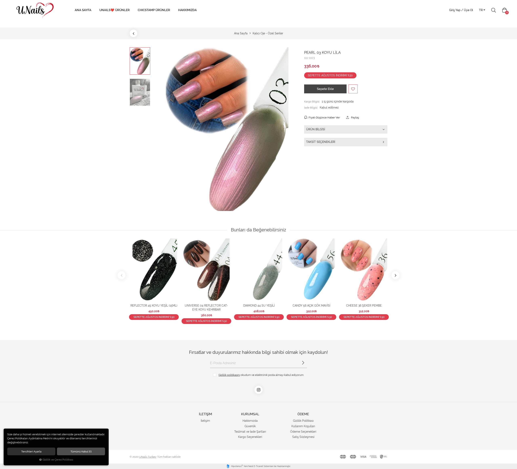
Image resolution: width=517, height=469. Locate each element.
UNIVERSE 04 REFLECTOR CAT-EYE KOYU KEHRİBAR (206, 307)
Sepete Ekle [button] (325, 89)
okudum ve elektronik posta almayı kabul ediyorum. (261, 374)
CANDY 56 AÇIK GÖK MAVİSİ (311, 305)
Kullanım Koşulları (303, 426)
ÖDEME (303, 414)
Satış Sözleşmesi (303, 436)
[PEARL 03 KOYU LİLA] (227, 129)
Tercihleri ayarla (31, 451)
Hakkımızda (187, 10)
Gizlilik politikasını (229, 374)
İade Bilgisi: (311, 107)
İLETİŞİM (205, 414)
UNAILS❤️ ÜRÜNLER (114, 10)
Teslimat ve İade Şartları (250, 431)
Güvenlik (250, 426)
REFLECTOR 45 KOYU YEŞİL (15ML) (153, 305)
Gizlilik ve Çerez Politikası (57, 459)
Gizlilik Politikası (303, 420)
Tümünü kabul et (81, 451)
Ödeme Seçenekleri (303, 431)
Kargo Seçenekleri (250, 436)
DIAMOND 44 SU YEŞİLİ (259, 305)
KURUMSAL (250, 414)
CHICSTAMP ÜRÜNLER (154, 10)
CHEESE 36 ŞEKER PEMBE (364, 305)
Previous (122, 275)
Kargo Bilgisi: (312, 101)
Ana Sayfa (83, 10)
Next (395, 275)
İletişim (205, 420)
